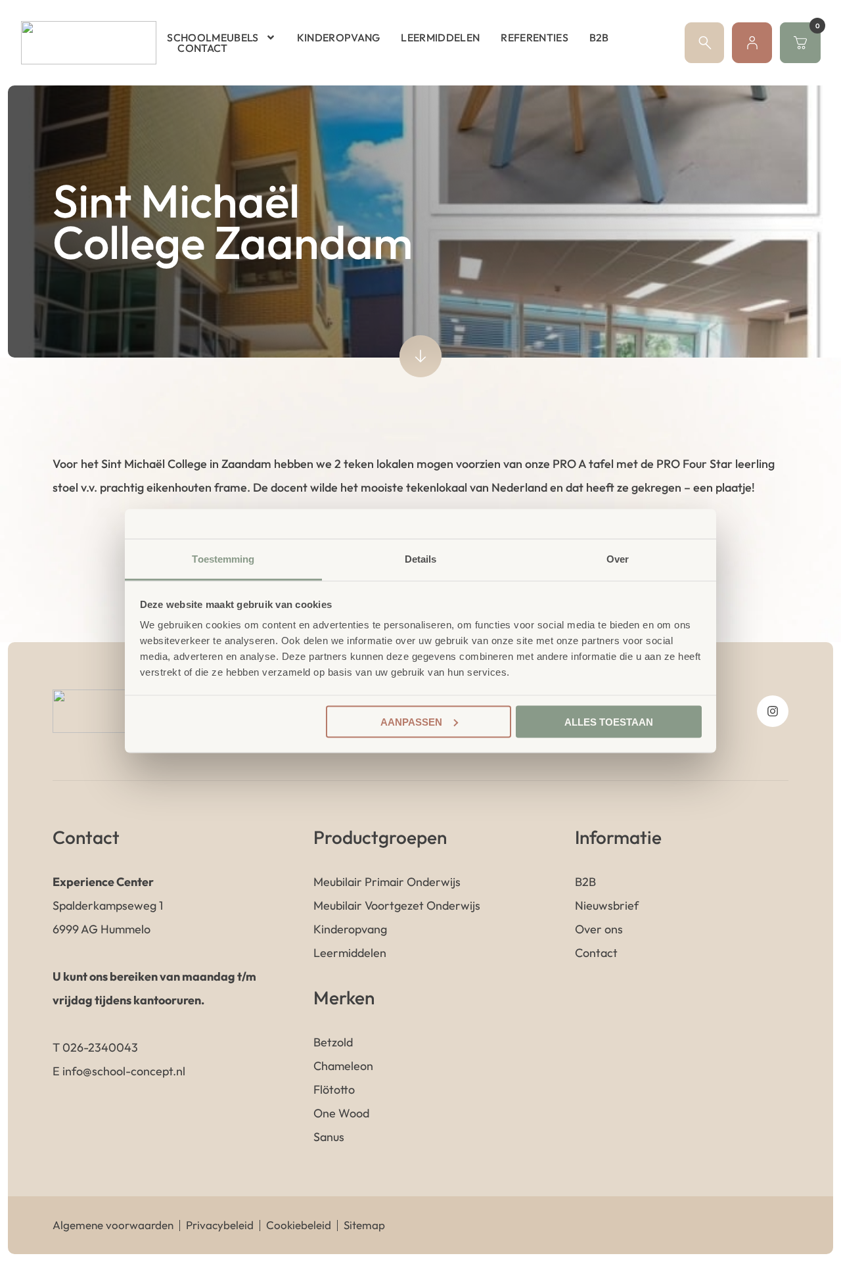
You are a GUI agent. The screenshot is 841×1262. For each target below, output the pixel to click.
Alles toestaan (608, 721)
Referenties (534, 37)
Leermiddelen (440, 37)
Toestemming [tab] (223, 559)
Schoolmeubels (212, 37)
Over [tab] (617, 559)
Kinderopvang (338, 37)
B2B (599, 37)
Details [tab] (421, 559)
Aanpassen (411, 721)
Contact (202, 48)
